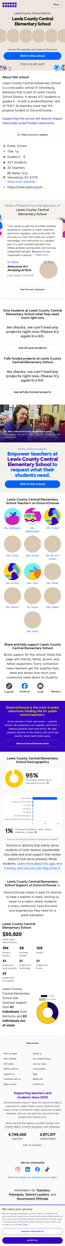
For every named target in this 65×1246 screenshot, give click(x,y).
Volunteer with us (12, 1079)
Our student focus (42, 1058)
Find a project (10, 1053)
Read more (42, 254)
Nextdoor (56, 691)
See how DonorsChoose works (32, 743)
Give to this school (32, 56)
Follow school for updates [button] (34, 134)
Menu (56, 4)
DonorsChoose (9, 4)
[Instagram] (17, 1169)
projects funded (48, 1136)
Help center (32, 1043)
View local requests (21, 181)
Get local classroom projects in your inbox (32, 1177)
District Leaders (37, 1194)
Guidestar (54, 1126)
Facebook (25, 691)
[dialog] (32, 1225)
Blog (35, 1074)
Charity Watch (13, 1126)
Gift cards (8, 1064)
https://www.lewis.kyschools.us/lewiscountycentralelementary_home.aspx (26, 187)
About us (37, 1053)
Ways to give (10, 1084)
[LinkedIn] (27, 1169)
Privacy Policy (22, 1224)
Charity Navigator (32, 1126)
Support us (9, 1074)
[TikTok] (47, 1169)
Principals (16, 1194)
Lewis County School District (32, 13)
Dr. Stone (12, 262)
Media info (38, 1079)
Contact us (38, 1084)
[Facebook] (37, 1169)
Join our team (39, 1064)
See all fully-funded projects (32, 392)
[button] (9, 688)
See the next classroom (32, 289)
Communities (39, 1069)
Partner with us (11, 1069)
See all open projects (33, 348)
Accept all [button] (32, 1240)
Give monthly (10, 1058)
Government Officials (32, 1199)
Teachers (43, 1190)
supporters (17, 1136)
